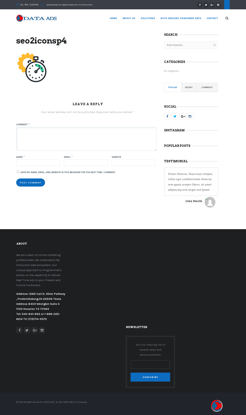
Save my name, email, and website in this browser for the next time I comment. (68, 172)
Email (68, 157)
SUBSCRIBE (150, 377)
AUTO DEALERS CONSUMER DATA (180, 18)
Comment (23, 124)
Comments (207, 87)
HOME (113, 18)
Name (20, 157)
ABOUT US (128, 18)
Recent (189, 87)
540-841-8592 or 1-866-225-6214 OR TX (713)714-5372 (69, 5)
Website (116, 157)
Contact (212, 18)
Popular (172, 87)
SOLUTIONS (148, 18)
